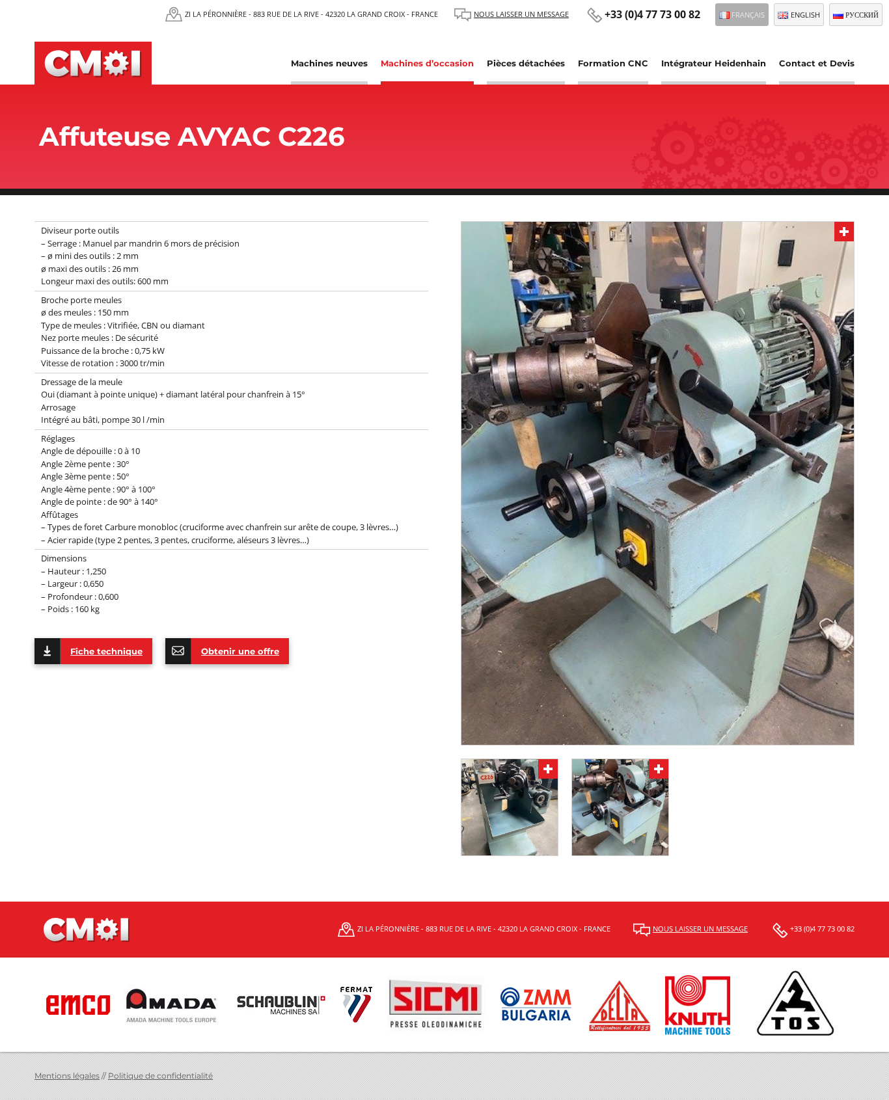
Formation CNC (613, 63)
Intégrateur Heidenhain (713, 63)
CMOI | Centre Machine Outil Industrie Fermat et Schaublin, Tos (93, 63)
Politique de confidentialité (160, 1075)
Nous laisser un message (521, 14)
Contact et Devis (817, 63)
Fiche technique (106, 651)
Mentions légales (67, 1075)
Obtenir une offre (240, 651)
